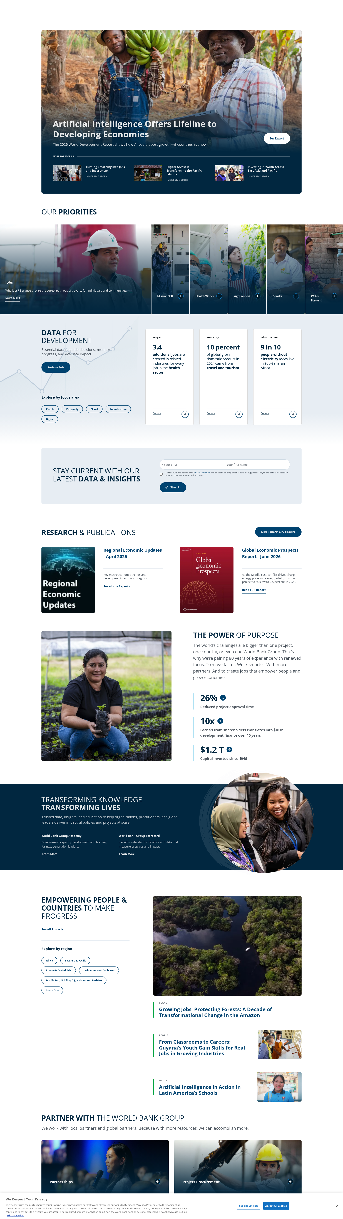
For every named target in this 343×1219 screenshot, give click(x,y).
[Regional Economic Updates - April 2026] (68, 580)
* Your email (169, 465)
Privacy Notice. (15, 1215)
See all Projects (52, 929)
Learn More (12, 297)
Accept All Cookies (276, 1205)
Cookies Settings (248, 1205)
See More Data (56, 367)
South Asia (52, 990)
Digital (49, 419)
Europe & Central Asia (58, 970)
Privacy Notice (202, 472)
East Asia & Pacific (75, 960)
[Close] (337, 1206)
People (50, 409)
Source (157, 413)
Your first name (237, 465)
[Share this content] (185, 414)
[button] (181, 296)
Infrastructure (118, 409)
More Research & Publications (278, 531)
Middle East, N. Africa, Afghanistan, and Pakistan (74, 980)
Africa (49, 960)
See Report (277, 138)
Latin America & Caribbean (99, 970)
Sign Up (175, 487)
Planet (94, 409)
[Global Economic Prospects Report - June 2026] (206, 580)
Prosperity (72, 409)
